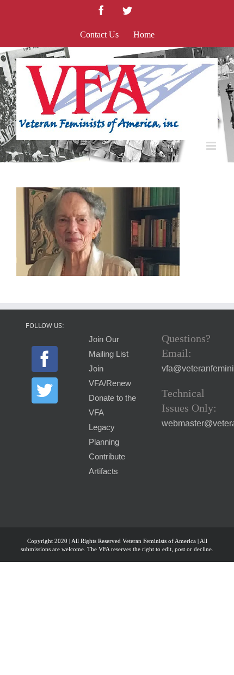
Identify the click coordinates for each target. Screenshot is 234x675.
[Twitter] (45, 390)
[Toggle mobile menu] (212, 146)
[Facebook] (45, 359)
